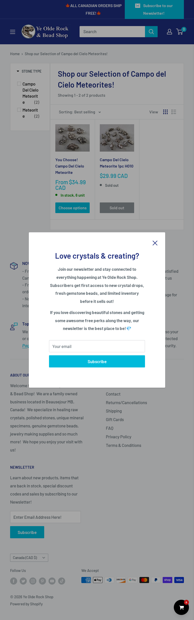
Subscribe (97, 361)
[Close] (155, 242)
